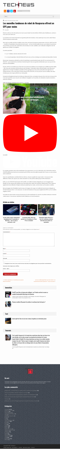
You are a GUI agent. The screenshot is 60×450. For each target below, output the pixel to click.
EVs (5, 418)
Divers (6, 417)
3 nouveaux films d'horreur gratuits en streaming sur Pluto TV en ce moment (29, 219)
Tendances (7, 436)
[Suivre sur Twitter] (11, 11)
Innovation (7, 421)
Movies (6, 428)
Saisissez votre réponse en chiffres (11, 266)
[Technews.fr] (18, 7)
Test (6, 437)
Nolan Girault (8, 20)
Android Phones (8, 410)
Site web (5, 258)
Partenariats (15, 447)
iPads (6, 422)
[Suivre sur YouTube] (14, 11)
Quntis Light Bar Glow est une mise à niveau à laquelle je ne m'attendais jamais (29, 319)
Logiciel (6, 425)
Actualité (7, 30)
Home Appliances (9, 420)
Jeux (6, 424)
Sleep (6, 433)
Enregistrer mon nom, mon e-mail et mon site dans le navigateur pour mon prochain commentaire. (28, 263)
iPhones (6, 423)
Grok (6, 419)
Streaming (7, 435)
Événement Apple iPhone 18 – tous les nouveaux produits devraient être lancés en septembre (46, 220)
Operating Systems (9, 430)
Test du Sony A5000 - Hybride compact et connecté (16, 392)
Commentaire (6, 231)
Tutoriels (7, 438)
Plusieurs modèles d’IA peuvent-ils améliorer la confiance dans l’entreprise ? (28, 302)
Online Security (8, 429)
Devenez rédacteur (7, 447)
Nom (4, 248)
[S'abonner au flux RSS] (5, 11)
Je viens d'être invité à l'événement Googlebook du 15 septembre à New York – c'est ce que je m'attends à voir (11, 220)
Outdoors (7, 431)
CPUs (6, 415)
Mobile (6, 426)
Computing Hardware (10, 413)
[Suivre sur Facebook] (8, 11)
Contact (33, 447)
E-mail (5, 253)
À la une (6, 411)
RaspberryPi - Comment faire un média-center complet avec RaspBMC (21, 390)
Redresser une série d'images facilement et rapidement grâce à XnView (21, 401)
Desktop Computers (9, 416)
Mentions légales (26, 447)
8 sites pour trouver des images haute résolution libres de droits (19, 396)
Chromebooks (8, 412)
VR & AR (6, 439)
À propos (7, 399)
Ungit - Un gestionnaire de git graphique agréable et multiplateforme (20, 394)
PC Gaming (7, 432)
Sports (6, 434)
